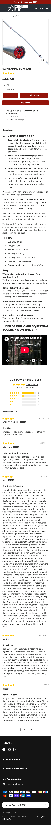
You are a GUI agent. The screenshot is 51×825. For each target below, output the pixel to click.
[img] (8, 418)
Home (4, 16)
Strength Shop (13, 813)
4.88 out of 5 (32, 384)
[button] (47, 8)
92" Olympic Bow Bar (16, 16)
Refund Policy (15, 817)
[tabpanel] (25, 250)
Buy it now (25, 103)
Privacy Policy (41, 817)
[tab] (8, 130)
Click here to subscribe (12, 784)
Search (5, 817)
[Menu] (4, 8)
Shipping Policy (7, 819)
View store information (15, 120)
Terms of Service (28, 817)
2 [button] (24, 729)
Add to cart (34, 95)
